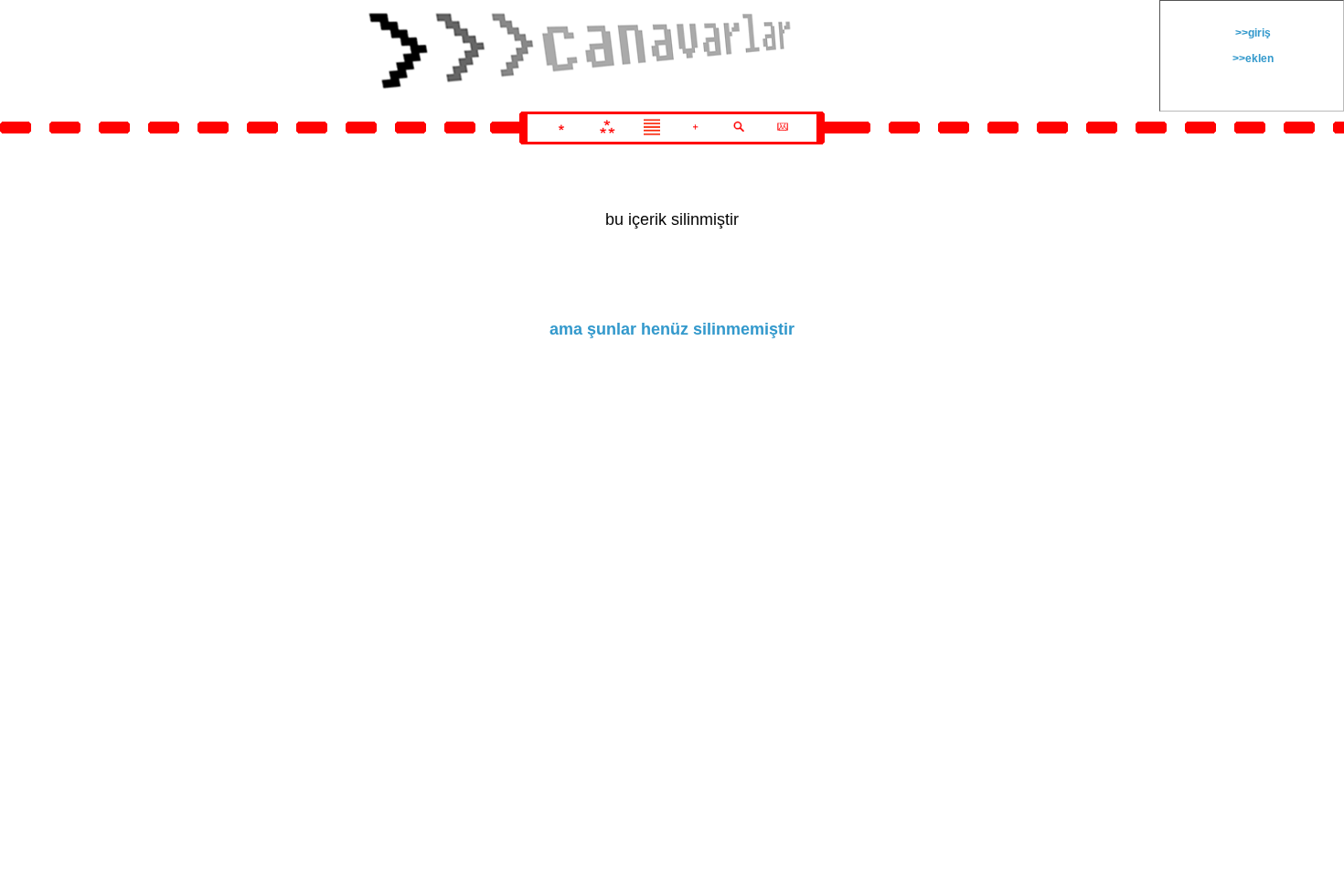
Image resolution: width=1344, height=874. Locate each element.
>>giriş (1251, 33)
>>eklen (1252, 58)
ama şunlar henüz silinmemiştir (672, 329)
